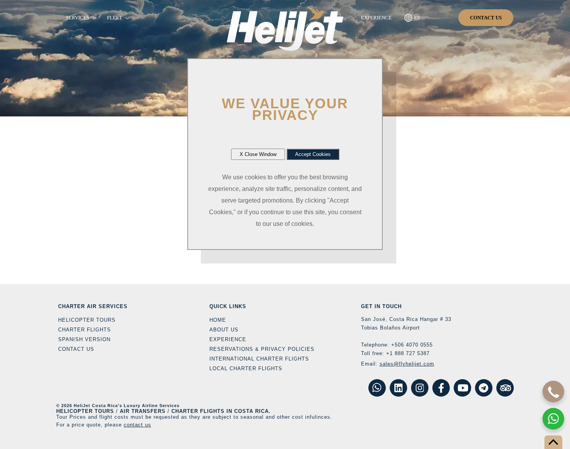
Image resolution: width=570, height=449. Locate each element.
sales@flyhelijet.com (407, 364)
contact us (137, 425)
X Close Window (258, 154)
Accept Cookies (313, 154)
